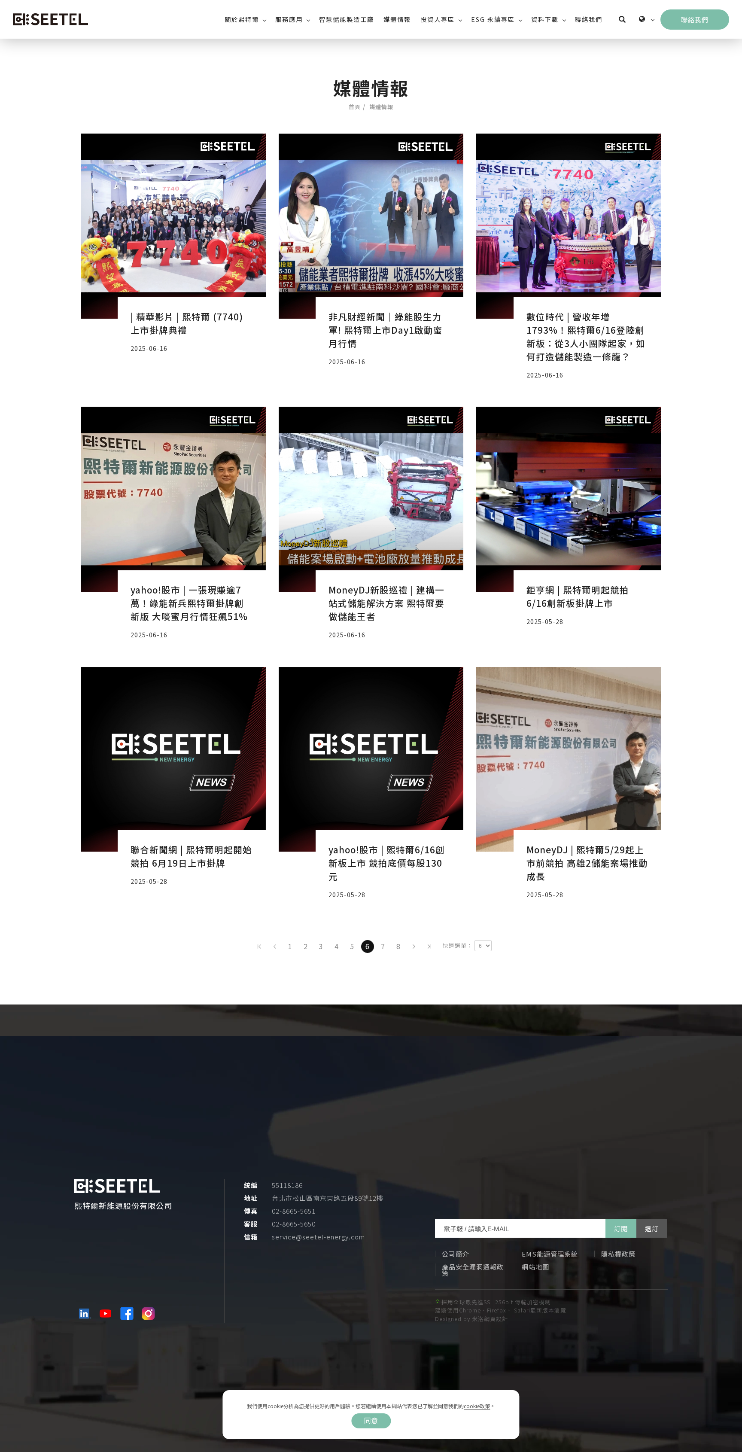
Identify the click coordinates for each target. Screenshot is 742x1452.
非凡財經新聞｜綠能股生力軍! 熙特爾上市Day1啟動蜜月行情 (385, 330)
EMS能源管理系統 (550, 1253)
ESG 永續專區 (493, 19)
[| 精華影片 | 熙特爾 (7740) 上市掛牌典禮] (173, 226)
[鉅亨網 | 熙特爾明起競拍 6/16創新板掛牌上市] (568, 499)
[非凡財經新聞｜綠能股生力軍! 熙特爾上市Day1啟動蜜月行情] (371, 226)
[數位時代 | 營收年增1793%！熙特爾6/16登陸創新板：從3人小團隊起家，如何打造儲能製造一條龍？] (568, 226)
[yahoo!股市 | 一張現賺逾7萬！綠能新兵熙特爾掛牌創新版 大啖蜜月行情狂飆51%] (173, 499)
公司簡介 (455, 1253)
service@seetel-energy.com (318, 1236)
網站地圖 (535, 1266)
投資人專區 (437, 19)
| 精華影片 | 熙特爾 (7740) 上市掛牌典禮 (187, 323)
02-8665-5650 (294, 1223)
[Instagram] (149, 1313)
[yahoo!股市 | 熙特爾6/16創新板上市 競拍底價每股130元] (371, 759)
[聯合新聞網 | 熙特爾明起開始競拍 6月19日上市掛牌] (173, 759)
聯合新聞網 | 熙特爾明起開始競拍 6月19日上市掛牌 (191, 856)
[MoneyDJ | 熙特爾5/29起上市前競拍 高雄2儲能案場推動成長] (568, 759)
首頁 (355, 107)
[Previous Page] (274, 946)
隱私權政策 (618, 1253)
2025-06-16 (149, 348)
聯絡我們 (588, 19)
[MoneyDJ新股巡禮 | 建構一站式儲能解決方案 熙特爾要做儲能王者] (371, 499)
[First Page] (259, 946)
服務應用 (289, 19)
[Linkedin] (85, 1313)
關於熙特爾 (242, 19)
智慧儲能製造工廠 (346, 19)
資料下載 (545, 19)
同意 (371, 1420)
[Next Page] (413, 946)
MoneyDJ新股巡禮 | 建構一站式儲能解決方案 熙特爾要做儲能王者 (386, 603)
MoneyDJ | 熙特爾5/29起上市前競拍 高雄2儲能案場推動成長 (587, 863)
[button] (622, 19)
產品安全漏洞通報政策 (473, 1270)
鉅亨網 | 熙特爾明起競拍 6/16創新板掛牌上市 (577, 596)
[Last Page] (429, 946)
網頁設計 (496, 1319)
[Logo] (50, 19)
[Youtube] (106, 1313)
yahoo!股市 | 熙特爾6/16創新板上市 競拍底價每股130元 (386, 863)
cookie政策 (477, 1405)
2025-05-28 (544, 621)
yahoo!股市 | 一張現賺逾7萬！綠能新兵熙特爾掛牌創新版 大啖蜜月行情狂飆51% (189, 603)
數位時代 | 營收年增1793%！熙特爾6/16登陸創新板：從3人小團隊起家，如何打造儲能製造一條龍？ (585, 336)
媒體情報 (397, 19)
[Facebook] (128, 1313)
